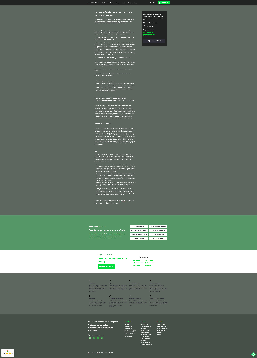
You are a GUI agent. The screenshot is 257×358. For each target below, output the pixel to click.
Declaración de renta (146, 334)
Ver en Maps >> (128, 336)
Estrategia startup (145, 342)
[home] (93, 2)
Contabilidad (144, 328)
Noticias (118, 3)
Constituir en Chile (161, 326)
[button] (105, 3)
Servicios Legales (145, 332)
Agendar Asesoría (154, 41)
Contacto (130, 3)
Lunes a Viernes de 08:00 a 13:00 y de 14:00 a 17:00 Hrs (100, 352)
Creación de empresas (146, 326)
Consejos (159, 334)
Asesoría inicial (144, 324)
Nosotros (123, 3)
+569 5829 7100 (128, 326)
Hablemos (164, 3)
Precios (112, 3)
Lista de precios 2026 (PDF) (149, 34)
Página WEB (144, 340)
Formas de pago (146, 35)
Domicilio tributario (146, 330)
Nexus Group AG (107, 354)
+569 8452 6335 (128, 328)
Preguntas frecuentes (148, 32)
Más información (105, 267)
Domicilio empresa (161, 324)
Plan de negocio (145, 336)
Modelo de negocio (145, 338)
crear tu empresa (122, 202)
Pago (135, 3)
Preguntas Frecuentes (146, 344)
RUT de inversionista (162, 328)
